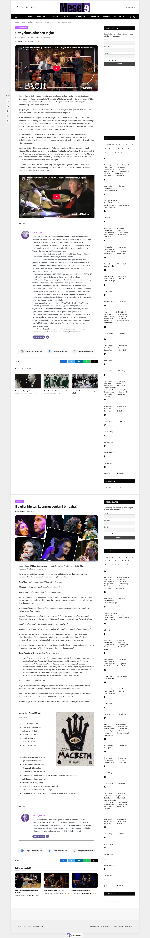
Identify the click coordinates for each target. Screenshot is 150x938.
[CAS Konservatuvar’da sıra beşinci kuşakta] (28, 880)
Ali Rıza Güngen (124, 171)
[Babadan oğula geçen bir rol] (85, 880)
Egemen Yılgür (108, 230)
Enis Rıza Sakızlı (123, 234)
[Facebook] (8, 101)
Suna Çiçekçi (108, 394)
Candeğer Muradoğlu (110, 201)
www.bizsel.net (38, 926)
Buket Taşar (121, 186)
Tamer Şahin (108, 411)
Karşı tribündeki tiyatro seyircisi (54, 890)
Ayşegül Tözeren (109, 171)
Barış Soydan (108, 186)
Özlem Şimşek (108, 348)
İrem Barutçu (108, 463)
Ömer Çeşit (122, 350)
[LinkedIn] (8, 111)
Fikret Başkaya (108, 247)
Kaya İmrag (122, 301)
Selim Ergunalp (108, 390)
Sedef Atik (107, 396)
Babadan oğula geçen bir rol (81, 890)
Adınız (106, 39)
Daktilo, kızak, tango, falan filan (25, 391)
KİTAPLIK (54, 17)
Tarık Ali (119, 411)
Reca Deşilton (108, 371)
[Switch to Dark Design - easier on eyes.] (130, 17)
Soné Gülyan (108, 381)
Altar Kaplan (121, 167)
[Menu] (16, 17)
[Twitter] (8, 106)
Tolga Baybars (121, 407)
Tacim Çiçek (108, 407)
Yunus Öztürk (108, 442)
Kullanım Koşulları (106, 926)
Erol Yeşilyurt (124, 232)
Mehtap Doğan (123, 316)
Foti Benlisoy (108, 253)
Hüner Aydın (122, 276)
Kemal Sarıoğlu (109, 301)
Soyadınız (107, 46)
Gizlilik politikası (111, 60)
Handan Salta (108, 276)
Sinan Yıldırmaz (109, 392)
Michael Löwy (108, 323)
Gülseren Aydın (122, 264)
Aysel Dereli (107, 175)
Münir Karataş (108, 314)
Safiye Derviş (108, 385)
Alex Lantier (122, 169)
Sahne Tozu (19, 501)
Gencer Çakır (108, 264)
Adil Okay (107, 173)
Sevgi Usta (119, 383)
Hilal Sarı (121, 278)
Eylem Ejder (120, 228)
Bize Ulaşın (128, 926)
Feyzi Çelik (123, 251)
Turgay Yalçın (108, 409)
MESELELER (41, 17)
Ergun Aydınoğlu (109, 232)
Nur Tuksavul (122, 333)
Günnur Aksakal (109, 266)
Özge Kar (121, 348)
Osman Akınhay (109, 350)
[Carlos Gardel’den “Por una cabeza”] (56, 381)
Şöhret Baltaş (120, 473)
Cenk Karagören (124, 205)
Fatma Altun (122, 247)
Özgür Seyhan (122, 346)
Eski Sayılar (119, 17)
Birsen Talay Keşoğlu (110, 190)
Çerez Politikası (94, 926)
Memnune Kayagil (123, 320)
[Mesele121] (75, 7)
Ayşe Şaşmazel (109, 169)
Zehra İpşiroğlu (109, 452)
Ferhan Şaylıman (109, 251)
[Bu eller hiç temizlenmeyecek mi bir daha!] (56, 538)
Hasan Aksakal (109, 278)
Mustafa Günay (123, 314)
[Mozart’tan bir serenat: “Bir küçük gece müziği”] (85, 381)
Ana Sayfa (28, 17)
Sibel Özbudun (121, 385)
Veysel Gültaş (108, 432)
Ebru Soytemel (108, 234)
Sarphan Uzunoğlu (110, 388)
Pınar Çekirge (108, 360)
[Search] (134, 17)
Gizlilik (121, 926)
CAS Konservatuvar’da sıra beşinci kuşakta (26, 891)
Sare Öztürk (121, 394)
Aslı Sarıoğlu (108, 165)
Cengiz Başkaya (109, 205)
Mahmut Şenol (121, 312)
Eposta (106, 53)
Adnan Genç (108, 167)
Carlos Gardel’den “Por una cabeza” (55, 391)
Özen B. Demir (108, 346)
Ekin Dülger (121, 230)
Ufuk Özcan (121, 421)
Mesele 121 (107, 312)
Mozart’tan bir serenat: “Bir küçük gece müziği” (84, 392)
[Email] (8, 116)
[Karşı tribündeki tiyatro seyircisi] (56, 880)
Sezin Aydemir (123, 390)
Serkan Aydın (121, 381)
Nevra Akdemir (108, 333)
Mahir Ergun (123, 318)
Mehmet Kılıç (108, 320)
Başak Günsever (109, 188)
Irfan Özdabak (108, 291)
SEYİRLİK (67, 17)
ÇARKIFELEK (80, 17)
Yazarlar (95, 17)
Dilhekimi (107, 217)
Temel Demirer (122, 409)
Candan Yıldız (108, 203)
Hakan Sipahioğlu (109, 281)
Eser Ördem (107, 236)
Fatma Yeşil (121, 253)
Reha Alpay (121, 371)
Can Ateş (120, 203)
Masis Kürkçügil (109, 318)
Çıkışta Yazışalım (109, 207)
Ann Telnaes (120, 175)
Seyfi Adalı (107, 383)
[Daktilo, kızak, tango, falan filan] (28, 381)
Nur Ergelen (107, 335)
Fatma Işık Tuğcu (109, 249)
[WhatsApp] (8, 121)
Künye (115, 926)
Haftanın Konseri (21, 27)
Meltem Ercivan (109, 316)
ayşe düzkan (119, 173)
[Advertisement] (119, 101)
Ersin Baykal (108, 228)
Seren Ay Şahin (123, 392)
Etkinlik (106, 17)
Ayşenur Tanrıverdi (123, 165)
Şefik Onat (19, 41)
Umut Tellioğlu (108, 421)
